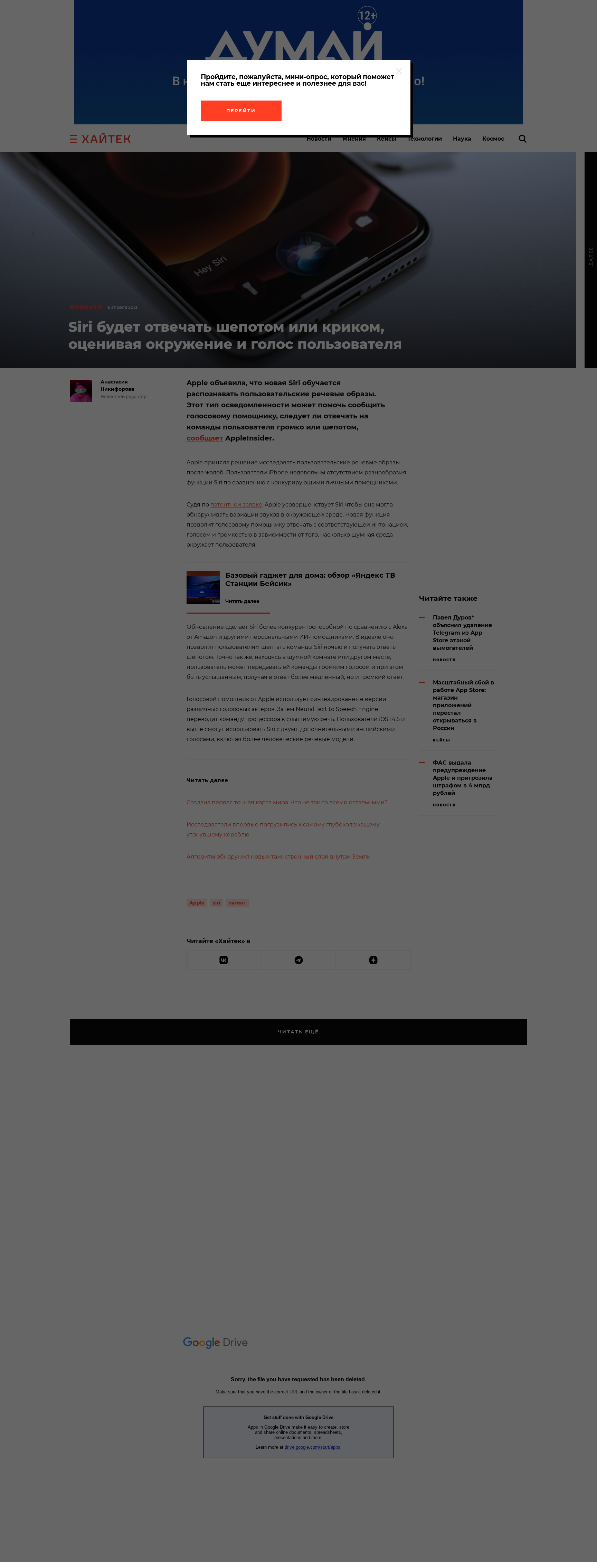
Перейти (241, 110)
